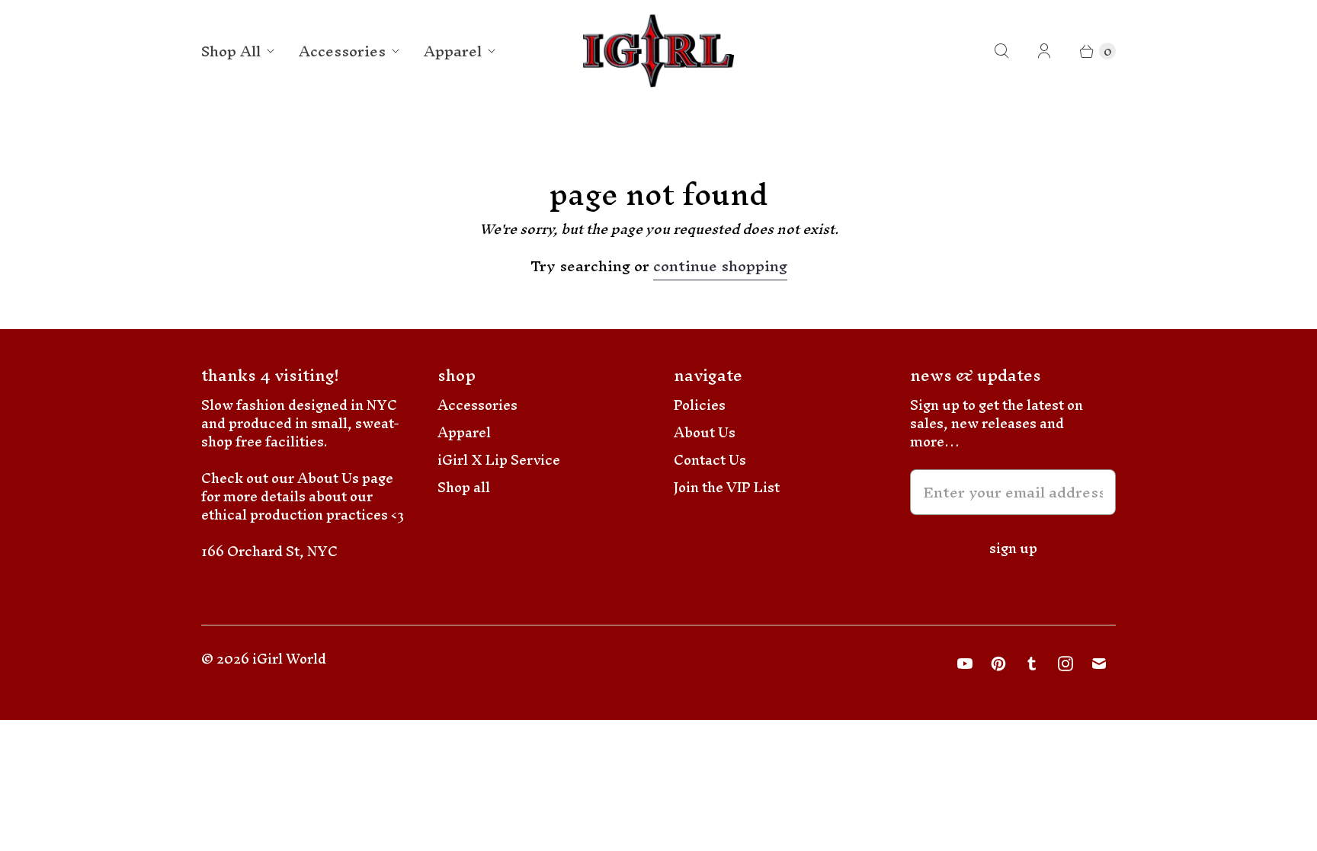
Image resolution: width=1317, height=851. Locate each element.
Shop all (463, 487)
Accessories (342, 51)
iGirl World (289, 658)
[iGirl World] (659, 51)
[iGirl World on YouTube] (965, 663)
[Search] (1001, 51)
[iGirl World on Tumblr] (1032, 663)
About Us (704, 432)
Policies (700, 405)
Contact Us (710, 459)
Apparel (453, 51)
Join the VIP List (727, 487)
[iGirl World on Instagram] (1065, 663)
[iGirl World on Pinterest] (998, 663)
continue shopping (720, 268)
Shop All (231, 51)
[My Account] (1044, 51)
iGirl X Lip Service (498, 459)
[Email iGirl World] (1099, 663)
